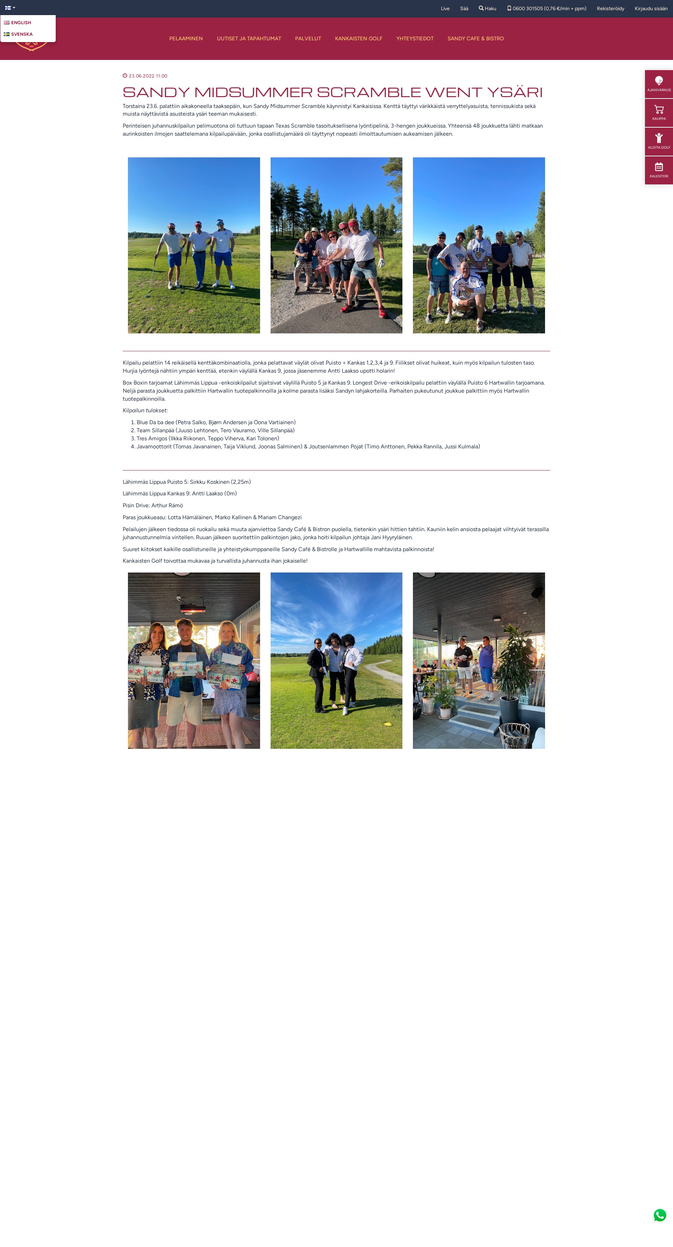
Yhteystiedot (415, 38)
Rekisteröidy (610, 9)
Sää (464, 9)
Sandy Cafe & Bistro (476, 38)
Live (445, 9)
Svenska (22, 34)
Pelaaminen (186, 38)
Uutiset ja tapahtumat (249, 38)
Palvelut (308, 38)
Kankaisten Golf (358, 38)
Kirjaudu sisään (651, 9)
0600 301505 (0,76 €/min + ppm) (549, 9)
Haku (490, 9)
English (21, 22)
